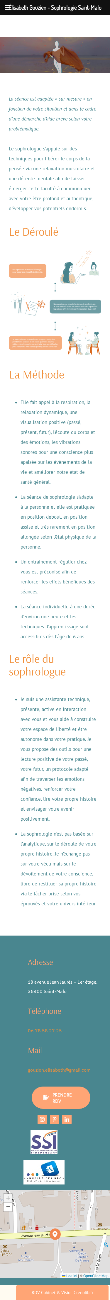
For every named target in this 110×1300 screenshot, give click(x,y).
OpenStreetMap (96, 1275)
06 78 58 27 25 (45, 1030)
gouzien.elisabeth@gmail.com (59, 1070)
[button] (55, 1234)
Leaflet (71, 1275)
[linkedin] (67, 1119)
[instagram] (42, 1119)
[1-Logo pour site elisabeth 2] (44, 1162)
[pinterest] (54, 1119)
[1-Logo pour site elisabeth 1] (44, 1132)
